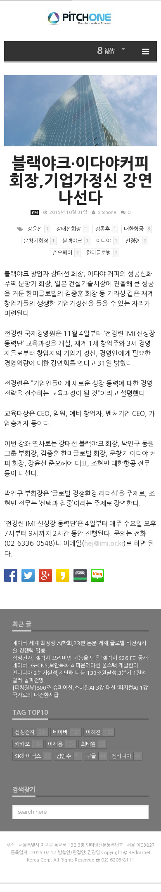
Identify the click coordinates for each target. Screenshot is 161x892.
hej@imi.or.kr (103, 543)
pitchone (106, 212)
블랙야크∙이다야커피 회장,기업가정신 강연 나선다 (80, 180)
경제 (34, 212)
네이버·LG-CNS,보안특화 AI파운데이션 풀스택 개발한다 (75, 665)
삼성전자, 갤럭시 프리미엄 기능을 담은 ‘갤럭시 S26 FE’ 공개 (80, 658)
